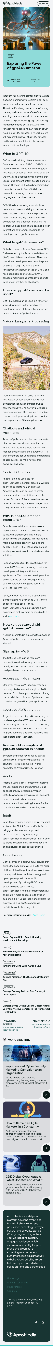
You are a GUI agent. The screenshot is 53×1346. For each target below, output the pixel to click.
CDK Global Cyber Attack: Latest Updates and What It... (26, 1178)
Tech (10, 56)
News (6, 1001)
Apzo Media (39, 914)
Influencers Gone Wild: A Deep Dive (22, 965)
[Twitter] (43, 1323)
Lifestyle (8, 962)
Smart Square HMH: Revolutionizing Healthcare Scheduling (22, 939)
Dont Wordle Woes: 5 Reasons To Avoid (40, 1025)
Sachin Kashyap (17, 81)
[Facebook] (36, 1323)
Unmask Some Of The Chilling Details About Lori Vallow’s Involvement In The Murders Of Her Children (26, 1009)
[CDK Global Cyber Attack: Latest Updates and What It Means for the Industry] (26, 1163)
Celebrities (9, 973)
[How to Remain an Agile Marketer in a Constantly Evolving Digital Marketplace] (26, 1110)
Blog (6, 947)
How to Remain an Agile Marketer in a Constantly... (24, 1124)
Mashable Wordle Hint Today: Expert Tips (13, 1028)
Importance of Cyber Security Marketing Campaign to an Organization (26, 1069)
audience (14, 616)
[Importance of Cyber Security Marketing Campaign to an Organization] (26, 1053)
